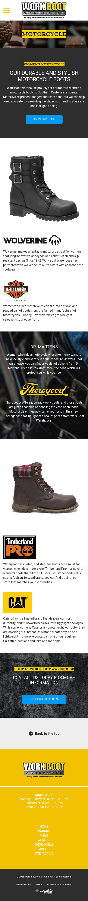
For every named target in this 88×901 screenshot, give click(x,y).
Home (44, 826)
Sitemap (38, 884)
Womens (44, 840)
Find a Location (44, 699)
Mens (44, 835)
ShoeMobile (44, 844)
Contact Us (44, 119)
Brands (44, 831)
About (44, 849)
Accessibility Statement (59, 884)
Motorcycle (44, 34)
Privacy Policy (23, 884)
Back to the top (47, 734)
